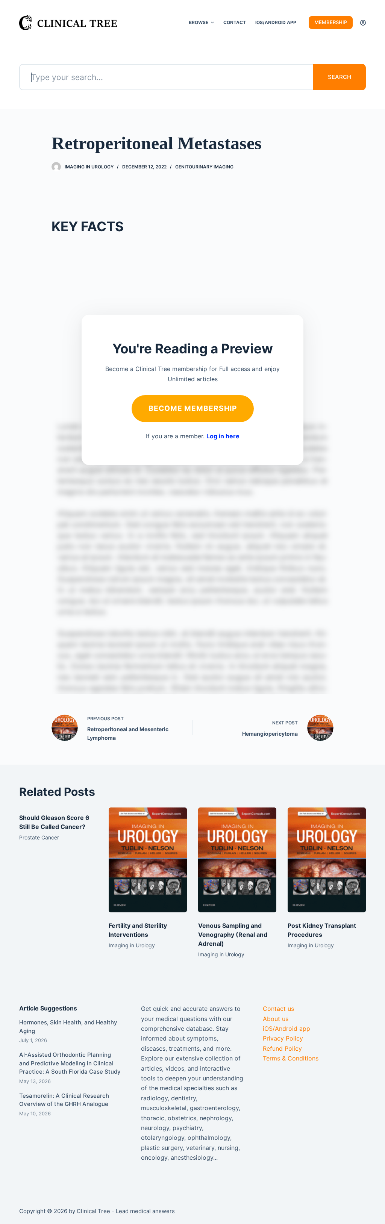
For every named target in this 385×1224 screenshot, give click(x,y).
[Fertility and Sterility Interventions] (148, 859)
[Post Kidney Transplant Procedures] (327, 859)
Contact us (278, 1008)
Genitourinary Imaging (204, 167)
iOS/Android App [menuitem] (275, 22)
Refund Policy (282, 1048)
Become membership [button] (193, 408)
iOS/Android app (286, 1028)
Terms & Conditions (290, 1058)
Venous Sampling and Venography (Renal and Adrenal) (232, 934)
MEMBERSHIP (330, 22)
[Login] (363, 23)
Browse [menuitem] (198, 22)
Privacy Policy (283, 1038)
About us (275, 1019)
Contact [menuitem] (234, 22)
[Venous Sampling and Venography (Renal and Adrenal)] (237, 859)
